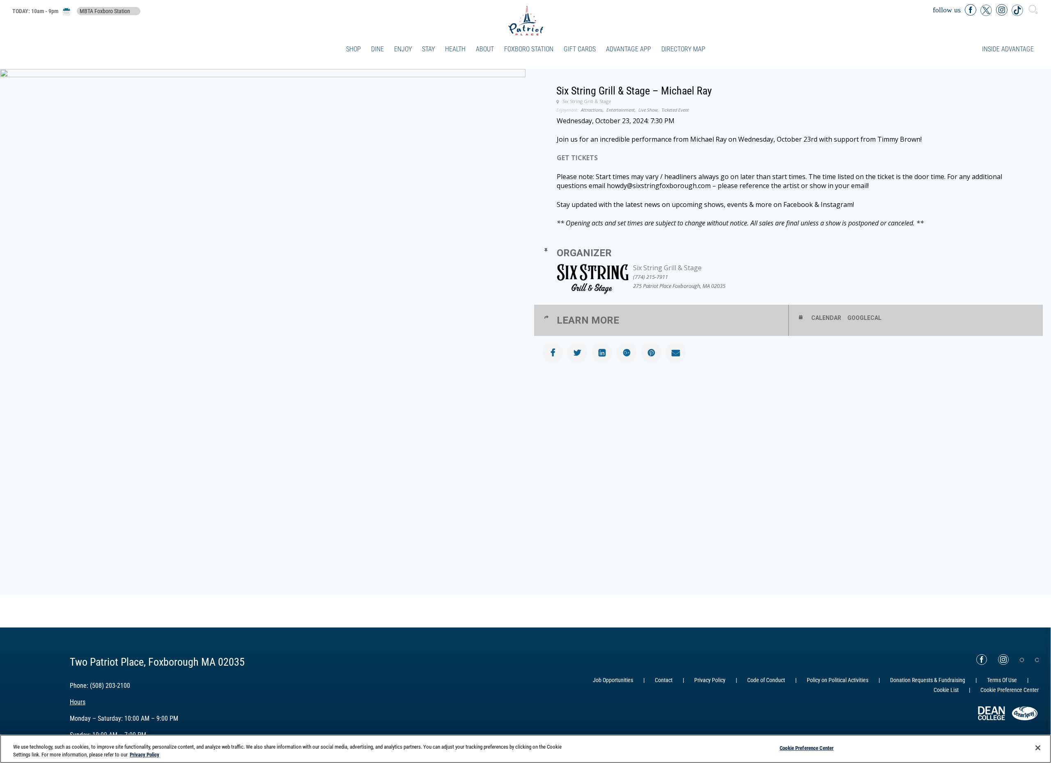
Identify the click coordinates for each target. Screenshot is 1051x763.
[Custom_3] (1022, 660)
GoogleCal (864, 318)
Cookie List (946, 690)
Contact (663, 680)
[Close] (1038, 748)
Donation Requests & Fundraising (927, 680)
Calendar (826, 318)
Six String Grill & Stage (667, 267)
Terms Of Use (1002, 680)
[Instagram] (1003, 659)
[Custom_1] (1037, 660)
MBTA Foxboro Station (105, 11)
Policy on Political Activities (837, 680)
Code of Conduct (766, 680)
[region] (525, 749)
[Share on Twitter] (577, 352)
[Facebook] (981, 659)
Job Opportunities (613, 680)
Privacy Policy (709, 680)
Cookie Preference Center (806, 748)
